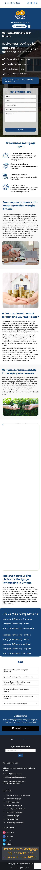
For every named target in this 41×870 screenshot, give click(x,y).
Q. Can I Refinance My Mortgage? (15, 703)
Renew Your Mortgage (14, 805)
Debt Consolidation (13, 802)
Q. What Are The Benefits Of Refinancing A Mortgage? (18, 697)
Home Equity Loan (13, 819)
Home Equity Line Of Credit (16, 809)
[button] (19, 26)
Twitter (9, 840)
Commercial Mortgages (15, 812)
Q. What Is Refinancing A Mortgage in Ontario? (16, 690)
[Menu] (28, 27)
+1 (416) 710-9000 (13, 3)
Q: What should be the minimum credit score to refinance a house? (17, 683)
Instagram (10, 832)
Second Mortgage (13, 816)
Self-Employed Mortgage (15, 823)
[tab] (20, 671)
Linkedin (9, 844)
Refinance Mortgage (14, 799)
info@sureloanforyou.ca (22, 22)
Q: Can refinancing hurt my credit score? (18, 677)
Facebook (10, 836)
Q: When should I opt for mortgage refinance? (16, 671)
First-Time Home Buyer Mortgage (18, 795)
